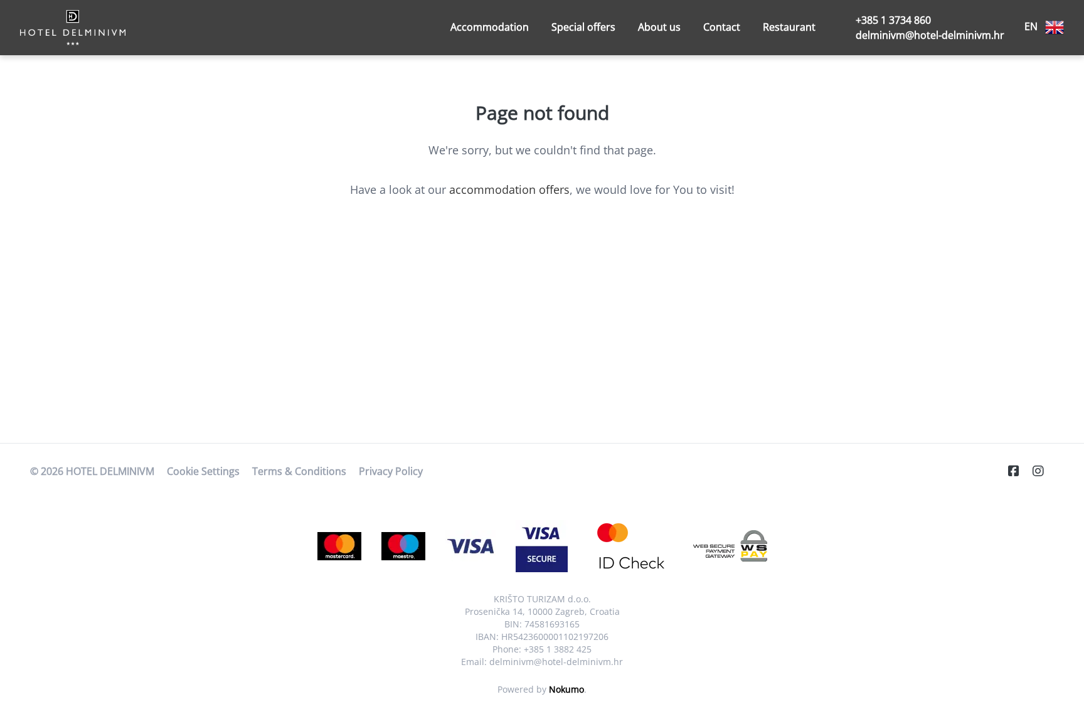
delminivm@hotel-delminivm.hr (930, 35)
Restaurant (789, 27)
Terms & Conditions (299, 471)
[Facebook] (1018, 470)
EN (1032, 26)
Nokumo (566, 689)
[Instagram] (1043, 470)
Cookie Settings (203, 471)
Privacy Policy (391, 471)
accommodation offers (509, 189)
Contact (721, 27)
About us (659, 27)
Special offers (583, 27)
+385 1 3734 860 (893, 20)
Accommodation (489, 27)
